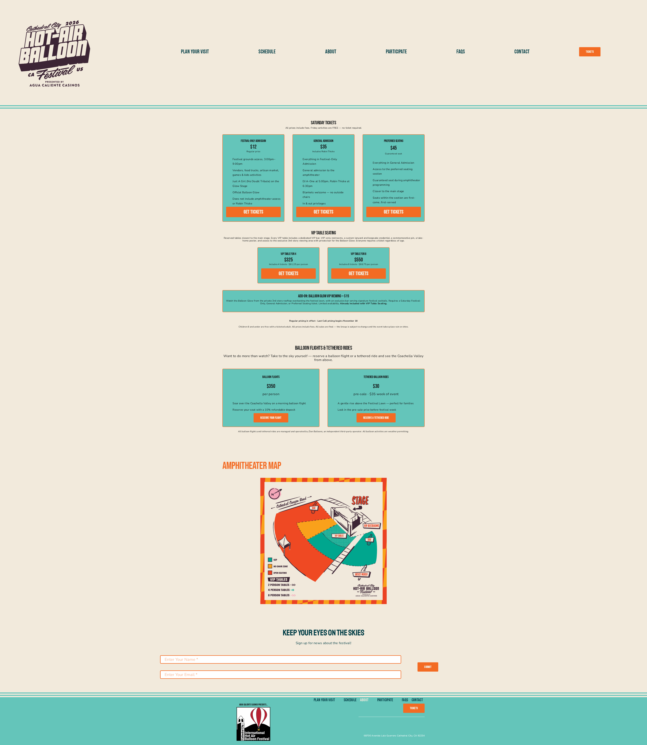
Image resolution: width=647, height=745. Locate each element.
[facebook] (351, 724)
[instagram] (363, 724)
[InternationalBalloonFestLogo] (253, 708)
